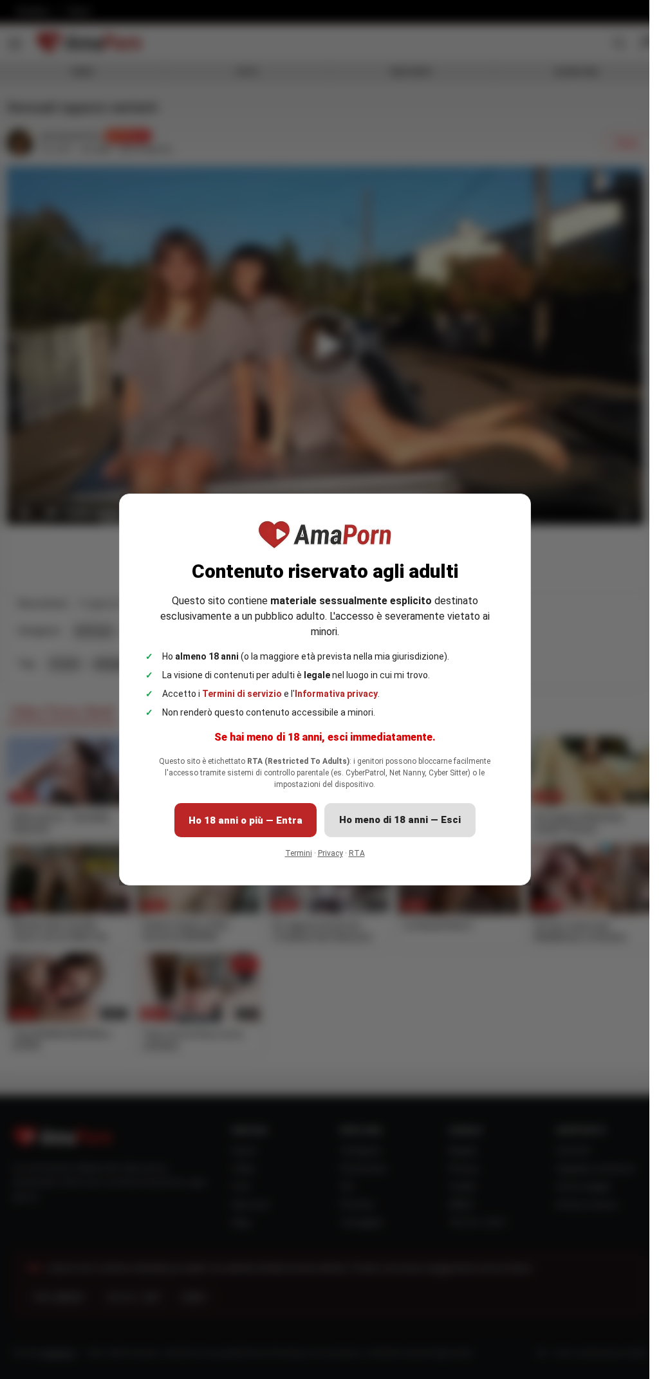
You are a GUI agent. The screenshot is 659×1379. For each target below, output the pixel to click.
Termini (298, 853)
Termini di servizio (242, 694)
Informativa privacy (336, 694)
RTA (357, 853)
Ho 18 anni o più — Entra (245, 820)
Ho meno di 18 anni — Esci (400, 820)
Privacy (330, 853)
